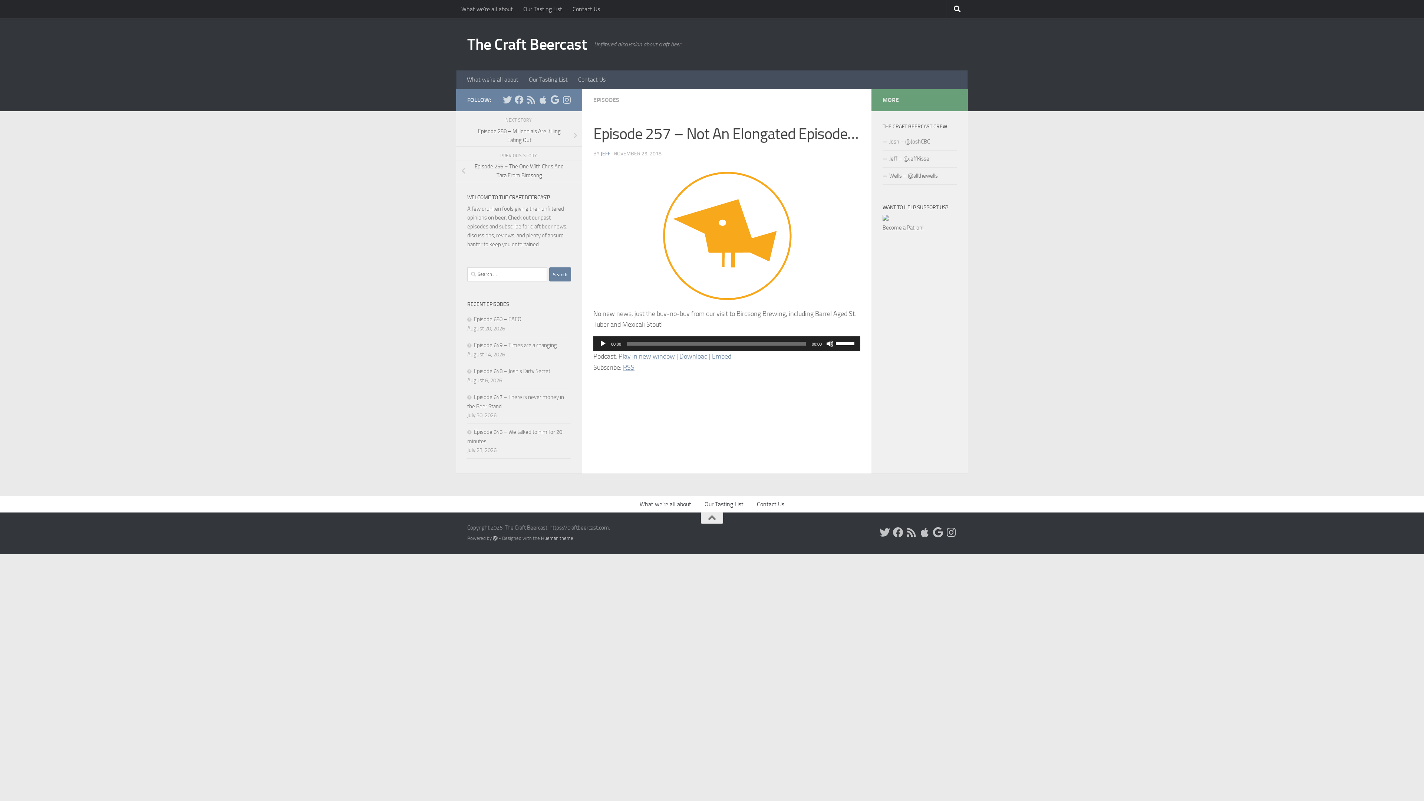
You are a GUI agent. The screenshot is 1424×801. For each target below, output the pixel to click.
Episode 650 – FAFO (497, 319)
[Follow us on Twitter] (507, 99)
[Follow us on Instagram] (566, 99)
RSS (628, 367)
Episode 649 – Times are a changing (515, 345)
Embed (721, 356)
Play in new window (647, 356)
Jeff (605, 154)
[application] (726, 343)
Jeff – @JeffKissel (909, 158)
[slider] (846, 343)
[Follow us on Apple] (542, 99)
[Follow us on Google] (554, 99)
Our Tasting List (542, 9)
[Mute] (830, 343)
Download (693, 356)
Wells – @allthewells (913, 175)
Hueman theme (557, 538)
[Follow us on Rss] (531, 99)
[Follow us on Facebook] (519, 99)
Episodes (606, 99)
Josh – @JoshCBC (909, 141)
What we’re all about (487, 9)
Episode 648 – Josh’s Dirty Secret (512, 371)
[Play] (603, 343)
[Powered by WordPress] (495, 538)
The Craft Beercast (527, 44)
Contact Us (586, 9)
